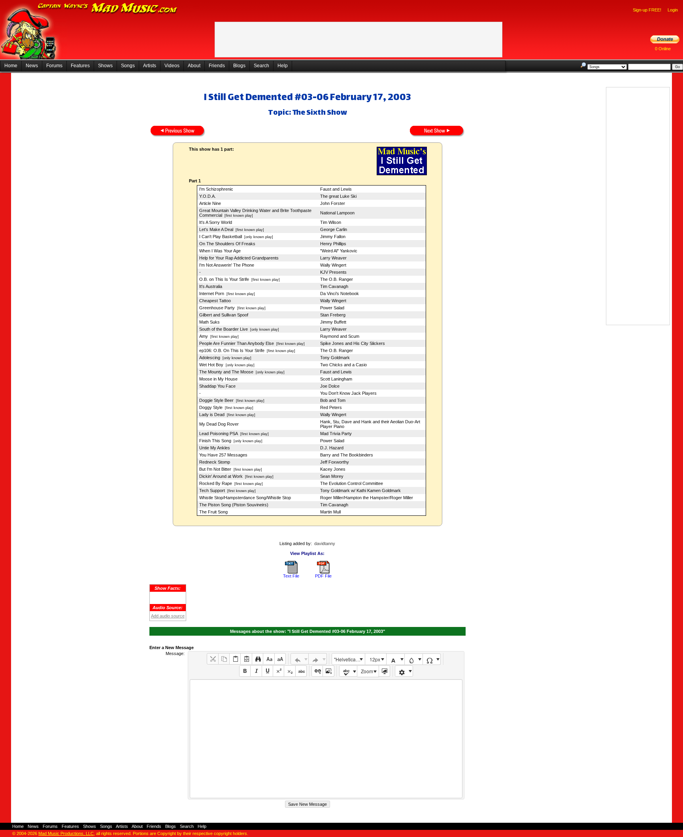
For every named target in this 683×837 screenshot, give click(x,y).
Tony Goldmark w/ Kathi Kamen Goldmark (360, 490)
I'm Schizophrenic (216, 189)
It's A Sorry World (215, 222)
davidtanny (324, 543)
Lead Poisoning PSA (218, 433)
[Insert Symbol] (432, 659)
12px (375, 659)
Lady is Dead (212, 414)
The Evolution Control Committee (351, 483)
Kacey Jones (332, 469)
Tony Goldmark (335, 357)
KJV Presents (333, 272)
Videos (171, 65)
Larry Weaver (333, 258)
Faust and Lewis (336, 189)
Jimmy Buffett (333, 322)
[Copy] (224, 658)
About (194, 65)
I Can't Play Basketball (220, 236)
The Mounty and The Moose (226, 371)
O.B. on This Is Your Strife (224, 279)
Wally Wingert (333, 265)
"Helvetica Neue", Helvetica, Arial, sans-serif (349, 659)
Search (261, 65)
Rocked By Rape (215, 483)
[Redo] (317, 658)
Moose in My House (218, 379)
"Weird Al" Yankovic (338, 250)
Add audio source (168, 616)
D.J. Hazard (331, 447)
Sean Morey (331, 476)
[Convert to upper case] (280, 658)
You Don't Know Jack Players (348, 393)
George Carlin (333, 229)
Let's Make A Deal (216, 229)
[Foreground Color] (395, 659)
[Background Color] (414, 659)
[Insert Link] (317, 671)
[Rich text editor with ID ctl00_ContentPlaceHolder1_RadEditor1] (326, 739)
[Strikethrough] (301, 671)
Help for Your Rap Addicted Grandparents (239, 258)
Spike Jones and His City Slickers (352, 343)
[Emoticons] (404, 671)
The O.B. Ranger (336, 279)
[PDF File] (323, 572)
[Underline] (267, 671)
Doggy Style (211, 407)
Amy (203, 336)
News (32, 65)
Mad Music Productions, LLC (66, 833)
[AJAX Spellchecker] (348, 671)
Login (673, 10)
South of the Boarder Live (223, 329)
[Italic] (256, 671)
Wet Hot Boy (211, 364)
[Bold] (245, 671)
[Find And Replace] (257, 658)
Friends (217, 65)
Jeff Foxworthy (334, 462)
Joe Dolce (330, 386)
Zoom (367, 671)
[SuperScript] (278, 671)
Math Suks (209, 322)
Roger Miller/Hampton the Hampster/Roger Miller (366, 497)
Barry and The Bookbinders (346, 455)
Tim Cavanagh (334, 286)
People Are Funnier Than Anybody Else (236, 343)
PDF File (323, 576)
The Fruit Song (213, 511)
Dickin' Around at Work (221, 476)
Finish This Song (215, 440)
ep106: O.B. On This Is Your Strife (231, 350)
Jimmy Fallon (332, 236)
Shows (105, 65)
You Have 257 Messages (223, 455)
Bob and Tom (332, 400)
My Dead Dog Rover (219, 424)
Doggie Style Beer (216, 400)
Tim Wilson (330, 222)
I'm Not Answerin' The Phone (226, 265)
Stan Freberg (332, 314)
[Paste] (235, 658)
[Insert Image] (328, 671)
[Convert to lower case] (268, 658)
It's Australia (210, 286)
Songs (128, 65)
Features (80, 65)
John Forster (332, 203)
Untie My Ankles (214, 447)
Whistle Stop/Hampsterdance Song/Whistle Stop (245, 497)
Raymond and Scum (339, 336)
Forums (54, 65)
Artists (149, 65)
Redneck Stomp (214, 462)
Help (282, 65)
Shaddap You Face (217, 386)
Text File (291, 576)
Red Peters (331, 407)
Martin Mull (330, 511)
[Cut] (212, 658)
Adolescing (209, 357)
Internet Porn (211, 293)
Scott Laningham (336, 379)
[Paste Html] (246, 658)
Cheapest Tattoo (215, 300)
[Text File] (291, 572)
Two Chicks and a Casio (343, 364)
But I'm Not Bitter (215, 469)
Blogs (239, 65)
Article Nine (210, 203)
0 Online (663, 48)
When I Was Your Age (220, 250)
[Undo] (300, 658)
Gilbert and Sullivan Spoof (223, 314)
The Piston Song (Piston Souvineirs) (233, 504)
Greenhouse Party (217, 307)
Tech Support (212, 490)
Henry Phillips (333, 243)
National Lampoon (337, 212)
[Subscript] (289, 671)
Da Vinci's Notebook (339, 293)
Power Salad (332, 307)
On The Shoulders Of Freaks (227, 243)
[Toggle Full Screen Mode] (384, 671)
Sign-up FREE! (647, 10)
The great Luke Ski (338, 196)
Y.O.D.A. (207, 196)
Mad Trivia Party (336, 433)
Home (10, 65)
